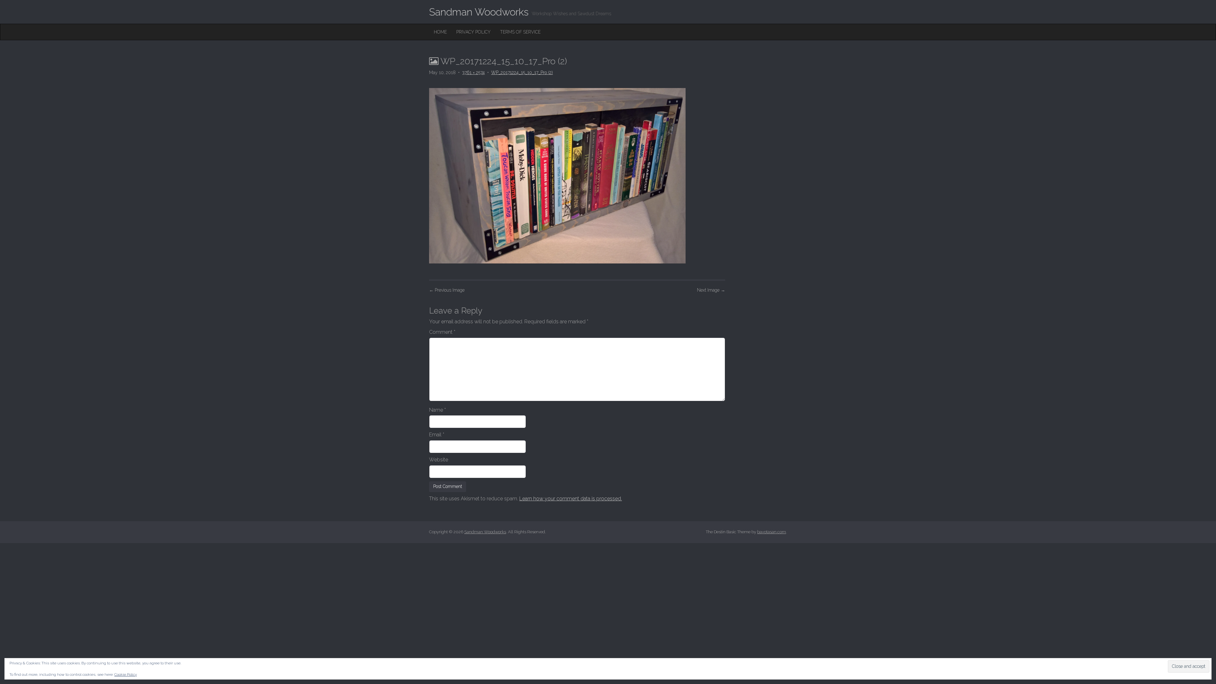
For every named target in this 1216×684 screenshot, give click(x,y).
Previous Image (447, 290)
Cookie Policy (125, 674)
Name (437, 410)
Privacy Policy (473, 32)
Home (440, 32)
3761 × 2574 (473, 72)
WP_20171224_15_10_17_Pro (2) (522, 72)
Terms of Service (520, 32)
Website (438, 460)
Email (436, 435)
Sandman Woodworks (479, 12)
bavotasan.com (771, 531)
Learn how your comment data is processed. (570, 499)
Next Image (711, 290)
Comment (442, 332)
